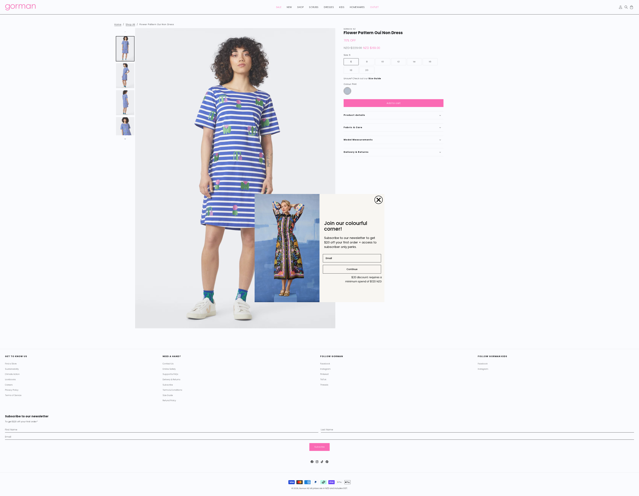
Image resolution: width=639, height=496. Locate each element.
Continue (351, 269)
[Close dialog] (378, 200)
